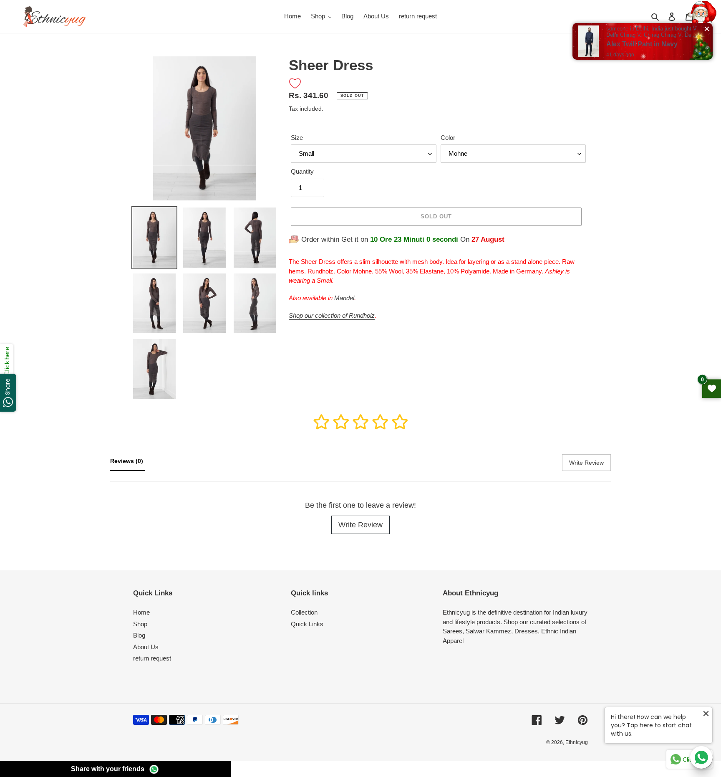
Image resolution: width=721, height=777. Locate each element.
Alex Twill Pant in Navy (642, 44)
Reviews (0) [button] (127, 461)
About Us (146, 646)
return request (152, 658)
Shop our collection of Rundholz (332, 315)
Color (448, 137)
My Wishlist (711, 388)
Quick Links (307, 624)
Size (297, 137)
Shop (140, 624)
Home (141, 612)
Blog (139, 635)
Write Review (360, 525)
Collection (304, 612)
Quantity (302, 171)
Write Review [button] (586, 462)
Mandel (344, 297)
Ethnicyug (576, 742)
